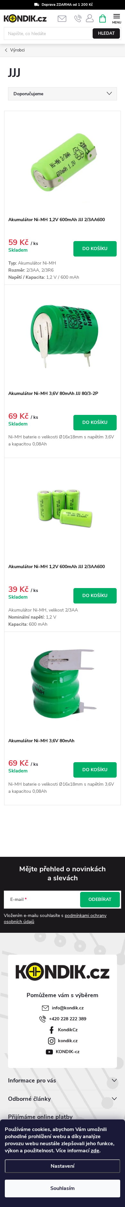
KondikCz (68, 1030)
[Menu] (116, 18)
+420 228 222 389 (67, 1019)
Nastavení (62, 1166)
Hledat (106, 33)
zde (95, 1150)
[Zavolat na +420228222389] (78, 18)
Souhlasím (62, 1188)
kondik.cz (68, 1041)
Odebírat (100, 899)
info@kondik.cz (68, 1008)
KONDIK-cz (67, 1052)
